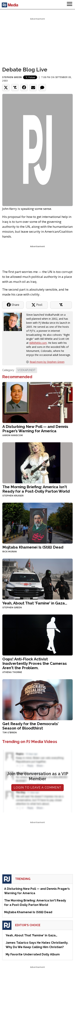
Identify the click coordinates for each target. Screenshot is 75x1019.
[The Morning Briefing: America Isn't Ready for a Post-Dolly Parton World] (37, 462)
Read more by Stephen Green (47, 362)
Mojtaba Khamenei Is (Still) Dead (32, 547)
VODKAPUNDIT (26, 370)
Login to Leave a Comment (37, 787)
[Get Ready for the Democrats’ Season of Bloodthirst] (37, 699)
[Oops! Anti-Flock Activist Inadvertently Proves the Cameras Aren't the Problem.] (37, 634)
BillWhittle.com (38, 343)
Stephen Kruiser (12, 495)
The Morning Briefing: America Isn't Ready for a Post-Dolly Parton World (36, 489)
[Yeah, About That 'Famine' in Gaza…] (37, 578)
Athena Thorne (12, 672)
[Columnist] (14, 321)
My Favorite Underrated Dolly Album (33, 954)
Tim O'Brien (9, 732)
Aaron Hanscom (12, 435)
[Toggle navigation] (69, 4)
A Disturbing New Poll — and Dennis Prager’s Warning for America (35, 428)
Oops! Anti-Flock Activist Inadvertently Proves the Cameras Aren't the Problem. (34, 663)
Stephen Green (12, 77)
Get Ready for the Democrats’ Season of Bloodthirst (30, 725)
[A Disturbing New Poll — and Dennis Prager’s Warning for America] (37, 402)
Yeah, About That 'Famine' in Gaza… (34, 603)
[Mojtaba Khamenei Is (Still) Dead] (37, 523)
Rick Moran (9, 551)
